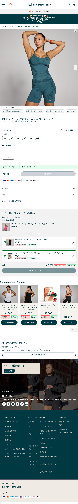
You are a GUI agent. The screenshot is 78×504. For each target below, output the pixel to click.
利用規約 (43, 443)
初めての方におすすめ (33, 462)
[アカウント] (69, 4)
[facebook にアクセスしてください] (8, 404)
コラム (30, 434)
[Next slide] (77, 309)
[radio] (5, 138)
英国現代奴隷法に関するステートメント (48, 432)
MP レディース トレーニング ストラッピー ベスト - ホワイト (9, 307)
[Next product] (76, 330)
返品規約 (8, 435)
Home (4, 26)
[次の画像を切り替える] (75, 67)
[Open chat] (27, 404)
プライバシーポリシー (47, 438)
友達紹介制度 (65, 431)
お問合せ (8, 426)
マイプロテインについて (48, 422)
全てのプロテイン (33, 440)
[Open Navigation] (3, 4)
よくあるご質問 (10, 431)
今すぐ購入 (10, 322)
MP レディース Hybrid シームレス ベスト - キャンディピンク (25, 26)
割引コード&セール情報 (65, 423)
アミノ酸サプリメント (33, 447)
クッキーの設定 (7, 391)
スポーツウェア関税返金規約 (15, 449)
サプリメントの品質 (47, 426)
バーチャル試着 (68, 130)
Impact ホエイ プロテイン (49, 306)
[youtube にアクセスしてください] (17, 404)
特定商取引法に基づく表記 (48, 465)
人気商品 (31, 422)
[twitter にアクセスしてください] (22, 404)
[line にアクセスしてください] (13, 404)
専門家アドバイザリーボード (48, 458)
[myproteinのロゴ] (40, 4)
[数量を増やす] (12, 157)
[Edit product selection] (73, 243)
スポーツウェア (33, 428)
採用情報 (43, 452)
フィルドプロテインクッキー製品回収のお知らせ (15, 455)
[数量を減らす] (5, 157)
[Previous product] (72, 330)
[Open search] (10, 4)
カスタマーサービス (12, 422)
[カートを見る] (74, 4)
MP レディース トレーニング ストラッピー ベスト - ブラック (29, 307)
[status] (8, 157)
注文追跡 (8, 444)
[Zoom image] (75, 30)
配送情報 (8, 440)
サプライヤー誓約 (46, 472)
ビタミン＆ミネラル (33, 455)
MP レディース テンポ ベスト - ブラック (68, 306)
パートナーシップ (46, 447)
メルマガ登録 (9, 371)
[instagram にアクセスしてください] (4, 404)
